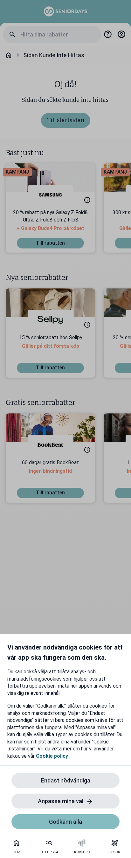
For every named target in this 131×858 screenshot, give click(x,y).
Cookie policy (52, 756)
